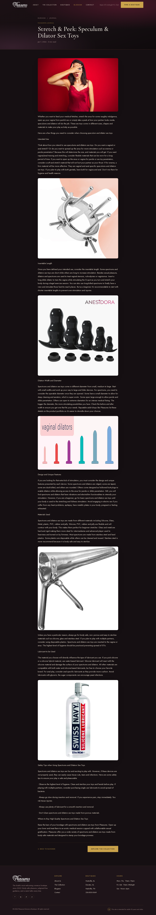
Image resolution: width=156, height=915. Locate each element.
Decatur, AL (90, 885)
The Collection (49, 5)
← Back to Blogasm (46, 849)
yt (26, 897)
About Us (57, 881)
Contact (90, 5)
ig (20, 897)
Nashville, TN (90, 888)
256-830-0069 (91, 892)
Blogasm (78, 5)
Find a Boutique (132, 5)
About (36, 5)
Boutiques (65, 5)
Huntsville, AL (90, 881)
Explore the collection (103, 849)
